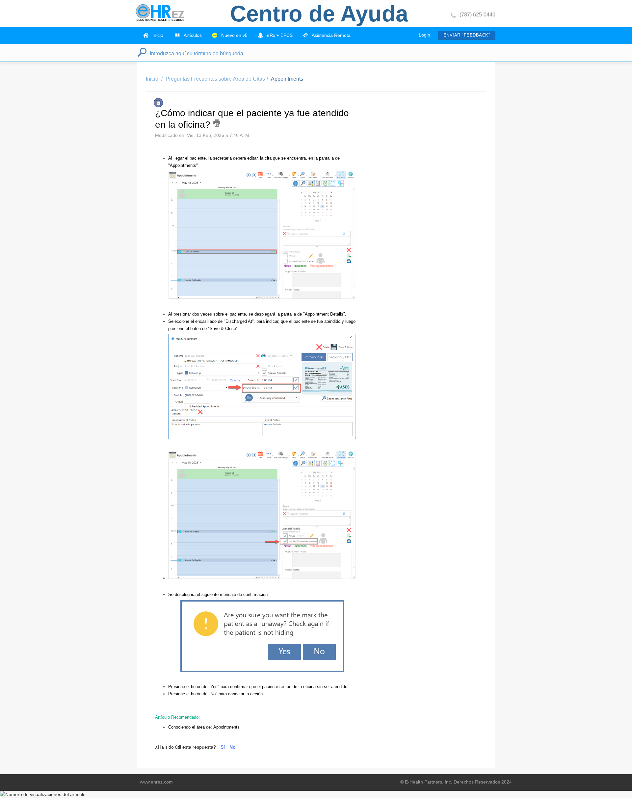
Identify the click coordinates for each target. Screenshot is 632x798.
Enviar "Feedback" (466, 35)
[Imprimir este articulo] (216, 123)
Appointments (287, 79)
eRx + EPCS (279, 35)
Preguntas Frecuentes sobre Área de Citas (215, 79)
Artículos (192, 35)
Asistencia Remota (331, 35)
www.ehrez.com (156, 782)
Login (424, 35)
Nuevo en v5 (234, 35)
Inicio (157, 35)
